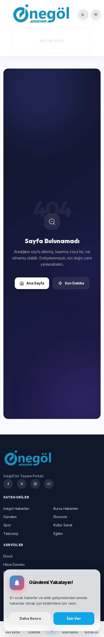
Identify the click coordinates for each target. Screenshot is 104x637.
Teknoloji (10, 533)
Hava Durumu (14, 564)
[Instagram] (35, 484)
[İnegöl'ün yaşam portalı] (41, 14)
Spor (7, 525)
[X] (22, 484)
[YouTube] (49, 484)
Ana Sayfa (35, 283)
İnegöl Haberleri (16, 508)
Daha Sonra (30, 618)
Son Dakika (74, 283)
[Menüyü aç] (96, 14)
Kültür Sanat (62, 525)
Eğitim (58, 533)
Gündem (10, 517)
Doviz (8, 556)
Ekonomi (60, 517)
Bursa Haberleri (65, 508)
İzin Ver (74, 618)
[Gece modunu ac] (83, 14)
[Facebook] (8, 484)
